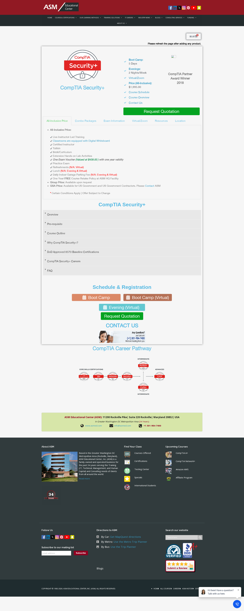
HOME (49, 18)
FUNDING (190, 18)
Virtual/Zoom (136, 77)
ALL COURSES (166, 588)
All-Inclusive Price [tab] (57, 120)
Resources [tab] (161, 120)
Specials (138, 477)
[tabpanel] (122, 162)
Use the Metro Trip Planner (130, 541)
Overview (52, 214)
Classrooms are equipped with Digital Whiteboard (81, 140)
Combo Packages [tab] (85, 120)
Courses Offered (142, 453)
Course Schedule (139, 92)
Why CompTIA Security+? (62, 242)
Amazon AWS (182, 469)
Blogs (100, 568)
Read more (84, 478)
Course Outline (56, 233)
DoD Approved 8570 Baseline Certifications (73, 251)
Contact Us (135, 102)
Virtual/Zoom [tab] (140, 120)
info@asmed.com (122, 425)
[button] (122, 214)
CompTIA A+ (182, 453)
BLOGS (157, 18)
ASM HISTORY (188, 588)
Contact (149, 185)
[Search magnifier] (200, 537)
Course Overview (139, 97)
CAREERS (177, 588)
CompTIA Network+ (185, 461)
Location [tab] (180, 120)
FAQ (49, 270)
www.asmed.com (93, 425)
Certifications (140, 461)
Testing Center (141, 469)
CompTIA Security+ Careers (63, 261)
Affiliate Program (184, 477)
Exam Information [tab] (114, 120)
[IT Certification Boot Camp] (60, 5)
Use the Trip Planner (123, 546)
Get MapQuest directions (125, 536)
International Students (145, 485)
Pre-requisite (54, 223)
